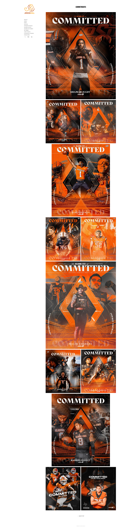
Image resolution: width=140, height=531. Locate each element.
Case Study (26, 24)
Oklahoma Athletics (27, 27)
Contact (25, 21)
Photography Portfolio (28, 25)
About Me (25, 19)
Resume (25, 22)
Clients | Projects (27, 31)
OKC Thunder (26, 30)
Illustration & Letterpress (29, 33)
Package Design (27, 34)
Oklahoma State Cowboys (28, 28)
